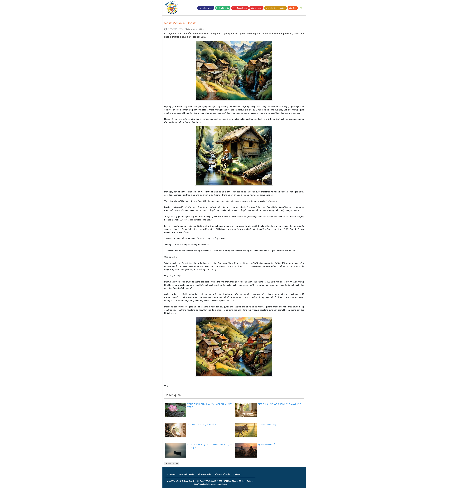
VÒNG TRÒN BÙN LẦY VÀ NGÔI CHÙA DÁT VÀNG (209, 405)
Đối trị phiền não (222, 8)
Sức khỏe (292, 8)
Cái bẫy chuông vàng (267, 424)
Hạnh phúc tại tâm (206, 8)
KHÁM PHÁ (238, 474)
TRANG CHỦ (171, 474)
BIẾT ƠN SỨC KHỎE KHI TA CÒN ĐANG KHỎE (279, 404)
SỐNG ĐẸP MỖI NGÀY (222, 474)
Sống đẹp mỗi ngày (239, 8)
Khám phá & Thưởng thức (275, 8)
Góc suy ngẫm (256, 8)
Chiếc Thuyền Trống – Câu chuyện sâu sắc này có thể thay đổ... (209, 446)
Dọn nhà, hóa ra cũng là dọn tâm (201, 424)
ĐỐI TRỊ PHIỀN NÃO (204, 474)
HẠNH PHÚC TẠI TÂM (186, 474)
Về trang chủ (172, 463)
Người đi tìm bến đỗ (266, 445)
